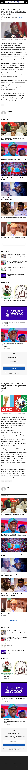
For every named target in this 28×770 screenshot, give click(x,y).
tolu (6, 391)
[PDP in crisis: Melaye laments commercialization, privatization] (14, 30)
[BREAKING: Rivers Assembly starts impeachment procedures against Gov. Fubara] (14, 149)
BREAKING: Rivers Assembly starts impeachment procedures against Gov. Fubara (13, 158)
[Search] (26, 2)
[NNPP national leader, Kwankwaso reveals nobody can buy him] (14, 129)
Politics (20, 17)
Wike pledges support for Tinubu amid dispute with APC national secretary (13, 218)
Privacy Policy (11, 373)
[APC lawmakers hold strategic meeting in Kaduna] (14, 169)
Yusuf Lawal (7, 17)
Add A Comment (14, 244)
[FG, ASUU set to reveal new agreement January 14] (3, 269)
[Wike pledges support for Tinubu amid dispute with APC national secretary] (14, 209)
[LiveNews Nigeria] (14, 2)
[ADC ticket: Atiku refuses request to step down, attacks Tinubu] (14, 189)
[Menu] (2, 2)
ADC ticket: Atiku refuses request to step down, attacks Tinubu (12, 198)
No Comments (5, 19)
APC (3, 481)
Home (2, 5)
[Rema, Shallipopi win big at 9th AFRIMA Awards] (3, 275)
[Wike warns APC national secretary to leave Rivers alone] (14, 229)
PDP (3, 104)
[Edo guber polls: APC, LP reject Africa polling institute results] (14, 403)
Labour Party (8, 481)
